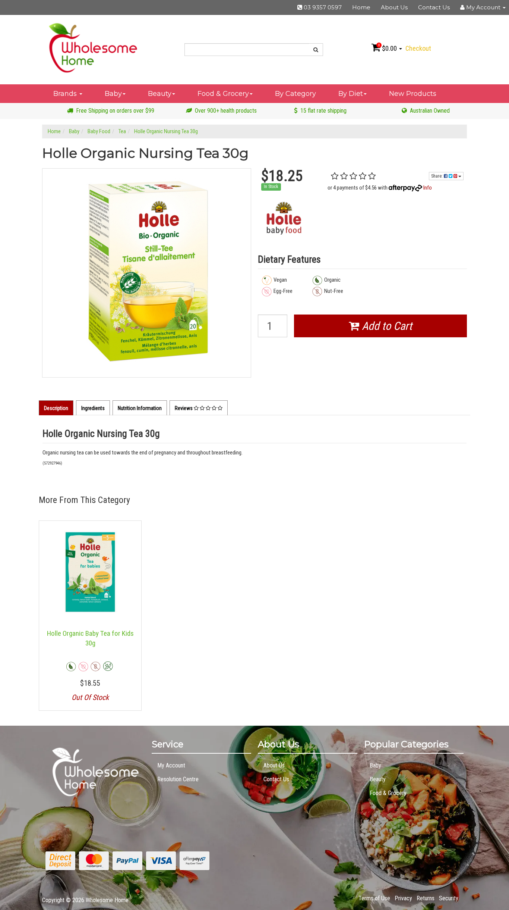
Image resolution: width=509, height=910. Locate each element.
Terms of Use (374, 898)
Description (56, 408)
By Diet (350, 94)
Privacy (403, 898)
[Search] (316, 49)
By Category (295, 94)
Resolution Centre (178, 779)
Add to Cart (385, 325)
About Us (394, 7)
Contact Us (434, 7)
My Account (171, 765)
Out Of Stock (90, 697)
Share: (437, 176)
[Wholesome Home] (92, 47)
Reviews (184, 408)
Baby (113, 94)
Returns (425, 898)
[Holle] (284, 218)
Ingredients (93, 408)
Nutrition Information (140, 408)
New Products (412, 94)
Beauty (159, 94)
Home (361, 7)
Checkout (418, 48)
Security (448, 898)
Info (427, 187)
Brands (66, 94)
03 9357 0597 (322, 7)
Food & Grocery (223, 94)
